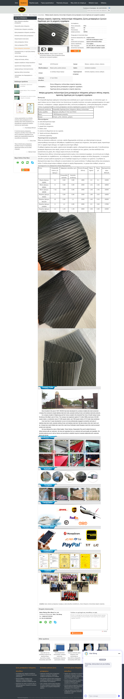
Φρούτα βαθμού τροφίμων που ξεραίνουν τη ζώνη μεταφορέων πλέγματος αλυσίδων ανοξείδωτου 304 (26, 680)
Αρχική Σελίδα (17, 15)
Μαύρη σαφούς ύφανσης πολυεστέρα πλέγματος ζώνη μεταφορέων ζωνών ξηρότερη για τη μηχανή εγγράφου (52, 55)
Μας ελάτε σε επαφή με (78, 3)
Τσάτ (75, 51)
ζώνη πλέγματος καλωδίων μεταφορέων (21, 22)
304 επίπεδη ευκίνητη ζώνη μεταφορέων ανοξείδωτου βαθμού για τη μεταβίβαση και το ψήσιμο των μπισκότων (50, 680)
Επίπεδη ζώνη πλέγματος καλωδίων (24, 29)
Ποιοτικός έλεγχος (62, 3)
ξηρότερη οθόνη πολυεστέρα (22, 72)
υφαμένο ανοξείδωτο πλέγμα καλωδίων (25, 62)
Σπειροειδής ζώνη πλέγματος (22, 26)
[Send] (119, 696)
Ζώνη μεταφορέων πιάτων (21, 42)
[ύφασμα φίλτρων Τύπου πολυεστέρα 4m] (16, 92)
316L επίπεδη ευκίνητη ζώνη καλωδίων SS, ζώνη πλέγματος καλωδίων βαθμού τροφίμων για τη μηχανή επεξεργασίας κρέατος (50, 686)
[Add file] (85, 696)
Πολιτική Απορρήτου (23, 697)
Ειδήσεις (103, 3)
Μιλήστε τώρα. (93, 3)
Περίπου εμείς (33, 3)
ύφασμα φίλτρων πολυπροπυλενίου (24, 69)
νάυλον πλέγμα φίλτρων (21, 56)
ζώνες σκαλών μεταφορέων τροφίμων (54, 604)
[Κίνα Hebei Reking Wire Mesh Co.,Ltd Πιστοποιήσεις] (20, 108)
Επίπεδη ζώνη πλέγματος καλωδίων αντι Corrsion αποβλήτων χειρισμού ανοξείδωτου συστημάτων (74, 681)
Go (109, 10)
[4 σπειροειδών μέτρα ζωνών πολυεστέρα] (16, 86)
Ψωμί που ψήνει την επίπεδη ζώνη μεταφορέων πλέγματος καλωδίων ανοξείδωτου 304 (73, 691)
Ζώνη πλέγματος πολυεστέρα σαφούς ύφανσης (92, 604)
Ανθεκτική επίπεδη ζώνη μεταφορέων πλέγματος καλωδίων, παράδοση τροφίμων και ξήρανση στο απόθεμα (49, 675)
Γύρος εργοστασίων (47, 3)
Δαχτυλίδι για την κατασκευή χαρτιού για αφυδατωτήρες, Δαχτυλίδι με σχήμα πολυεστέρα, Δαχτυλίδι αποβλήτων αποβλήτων (45, 657)
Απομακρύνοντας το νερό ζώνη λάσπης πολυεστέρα (25, 52)
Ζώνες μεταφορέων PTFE (21, 45)
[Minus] (119, 653)
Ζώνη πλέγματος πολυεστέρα (36, 15)
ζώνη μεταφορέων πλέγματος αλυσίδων (25, 32)
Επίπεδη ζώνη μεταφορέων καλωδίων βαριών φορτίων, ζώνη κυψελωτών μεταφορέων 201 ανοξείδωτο (74, 686)
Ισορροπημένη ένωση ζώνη (22, 39)
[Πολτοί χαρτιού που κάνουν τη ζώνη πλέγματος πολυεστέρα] (16, 97)
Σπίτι (16, 3)
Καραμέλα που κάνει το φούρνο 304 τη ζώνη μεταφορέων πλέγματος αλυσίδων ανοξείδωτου (26, 685)
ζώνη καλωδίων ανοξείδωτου (72, 604)
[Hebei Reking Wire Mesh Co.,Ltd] (22, 9)
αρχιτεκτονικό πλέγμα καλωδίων (23, 66)
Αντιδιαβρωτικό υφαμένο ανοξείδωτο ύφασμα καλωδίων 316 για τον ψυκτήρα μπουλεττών (26, 675)
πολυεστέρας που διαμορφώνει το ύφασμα (23, 76)
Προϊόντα (24, 3)
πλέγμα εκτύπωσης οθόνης (22, 59)
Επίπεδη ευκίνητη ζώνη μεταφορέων (24, 35)
